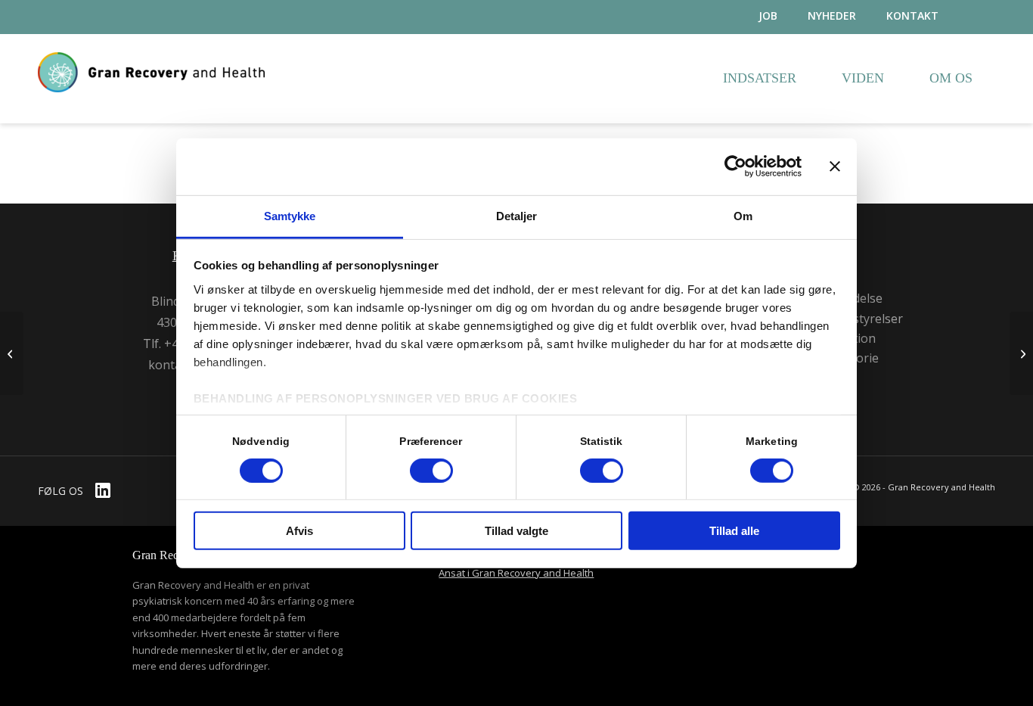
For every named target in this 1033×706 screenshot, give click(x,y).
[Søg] (982, 17)
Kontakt (912, 15)
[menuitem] (752, 16)
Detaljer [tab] (517, 215)
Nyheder (832, 15)
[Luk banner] (835, 166)
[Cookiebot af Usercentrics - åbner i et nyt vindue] (735, 166)
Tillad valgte (516, 530)
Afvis (299, 530)
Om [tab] (743, 215)
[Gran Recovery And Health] (151, 97)
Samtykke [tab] (290, 215)
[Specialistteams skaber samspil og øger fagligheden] (11, 353)
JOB (767, 15)
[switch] (431, 471)
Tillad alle (734, 530)
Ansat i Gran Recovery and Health (516, 573)
